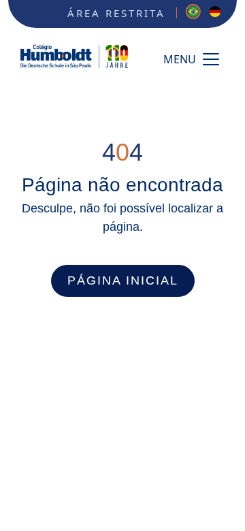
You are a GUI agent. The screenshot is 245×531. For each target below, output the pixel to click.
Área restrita (116, 13)
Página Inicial (122, 280)
